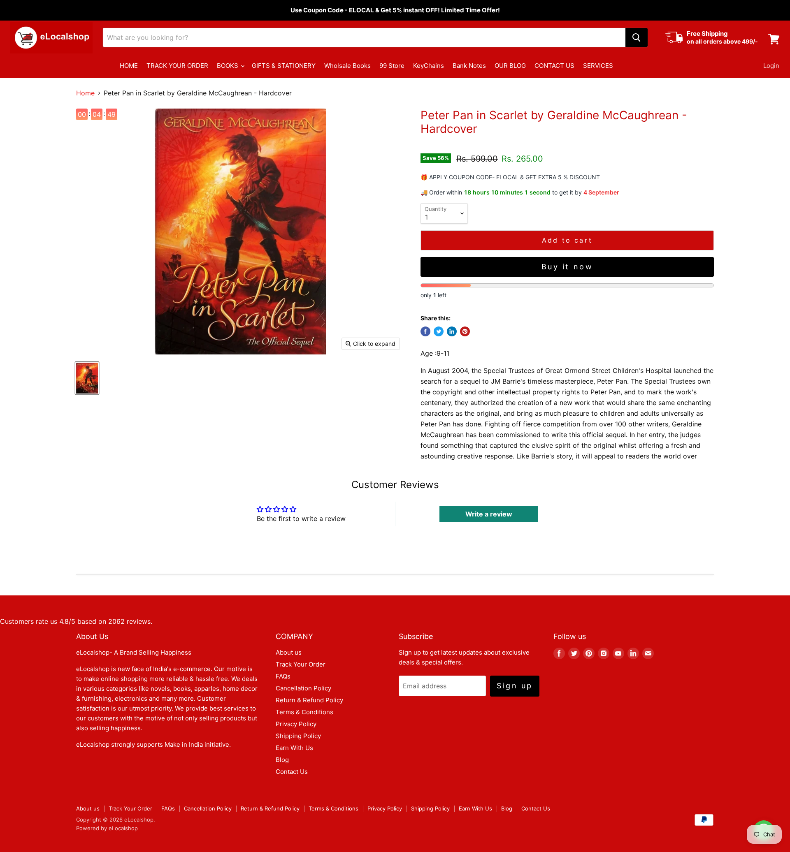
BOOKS (228, 65)
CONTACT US (554, 65)
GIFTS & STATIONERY (284, 65)
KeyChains (428, 65)
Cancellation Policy (303, 688)
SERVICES (598, 65)
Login (771, 65)
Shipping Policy (298, 736)
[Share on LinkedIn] (452, 331)
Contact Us (292, 772)
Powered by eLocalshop (107, 828)
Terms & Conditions (304, 712)
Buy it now (567, 266)
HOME (129, 65)
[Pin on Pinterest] (465, 331)
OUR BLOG (510, 65)
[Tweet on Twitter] (439, 331)
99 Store (391, 65)
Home (85, 93)
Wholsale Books (347, 65)
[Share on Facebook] (425, 331)
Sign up (515, 685)
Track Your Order (300, 664)
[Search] (636, 37)
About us (289, 652)
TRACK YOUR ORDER (177, 65)
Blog (282, 760)
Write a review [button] (488, 514)
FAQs (283, 676)
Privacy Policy (296, 724)
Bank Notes (469, 65)
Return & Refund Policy (309, 700)
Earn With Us (294, 748)
